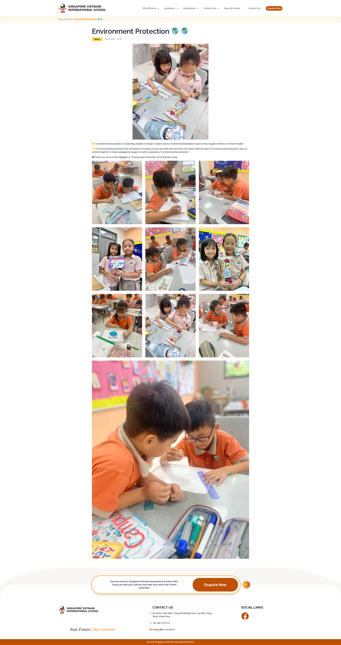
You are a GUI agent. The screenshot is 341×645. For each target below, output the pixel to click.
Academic (169, 8)
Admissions (189, 8)
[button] (274, 8)
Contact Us (254, 8)
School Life (210, 8)
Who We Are (149, 8)
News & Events (232, 8)
